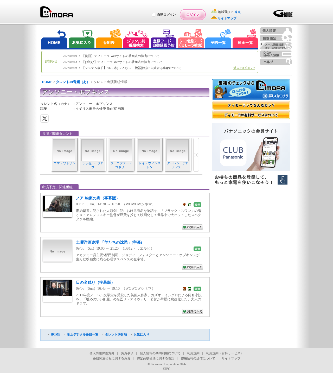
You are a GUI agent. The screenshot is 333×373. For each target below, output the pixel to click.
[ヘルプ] (276, 62)
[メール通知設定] (276, 45)
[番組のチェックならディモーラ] (251, 90)
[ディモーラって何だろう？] (251, 105)
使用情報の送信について (198, 358)
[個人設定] (276, 30)
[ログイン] (193, 14)
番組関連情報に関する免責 (111, 358)
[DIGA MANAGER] (276, 54)
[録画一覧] (245, 39)
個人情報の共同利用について (160, 353)
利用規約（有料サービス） (225, 353)
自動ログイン (166, 14)
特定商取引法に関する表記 (155, 358)
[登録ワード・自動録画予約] (164, 39)
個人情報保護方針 (101, 353)
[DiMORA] (56, 13)
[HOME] (54, 39)
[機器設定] (276, 38)
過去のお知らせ (244, 68)
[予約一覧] (218, 39)
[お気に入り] (81, 39)
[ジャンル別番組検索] (136, 39)
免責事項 (127, 353)
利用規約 (193, 353)
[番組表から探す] (109, 39)
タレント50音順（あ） (73, 82)
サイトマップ (231, 358)
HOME (47, 82)
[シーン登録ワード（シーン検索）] (191, 39)
